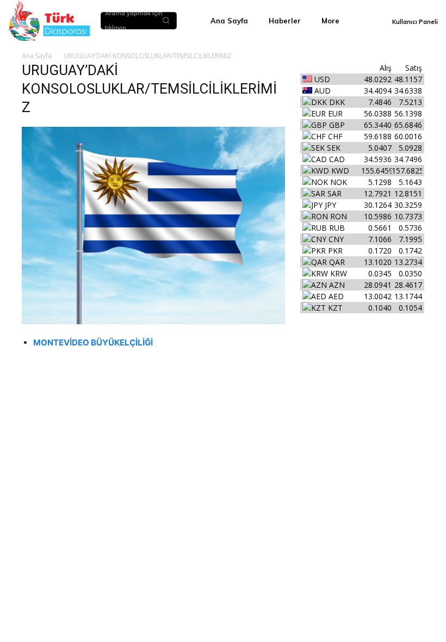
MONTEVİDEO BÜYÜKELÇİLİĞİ (93, 342)
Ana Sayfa (37, 55)
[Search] (166, 20)
